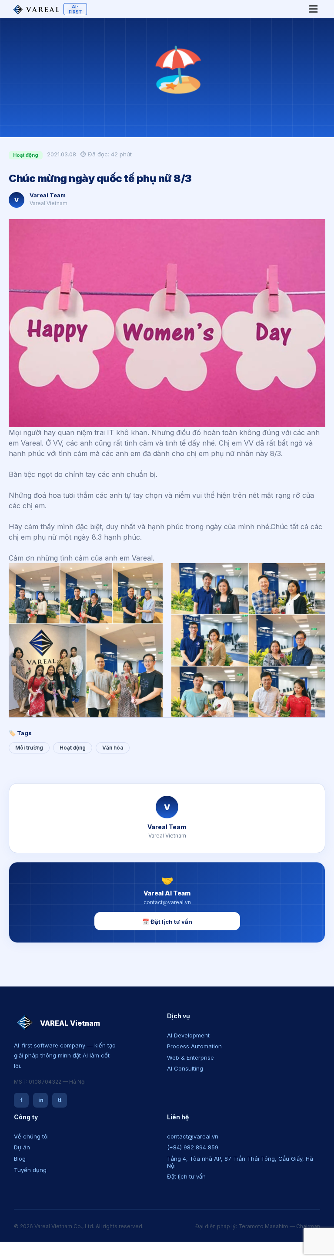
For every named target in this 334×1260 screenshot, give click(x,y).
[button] (167, 922)
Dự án (22, 1147)
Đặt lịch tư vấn (186, 1176)
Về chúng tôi (31, 1136)
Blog (20, 1158)
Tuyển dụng (30, 1169)
